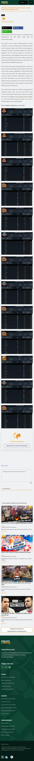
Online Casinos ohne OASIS (8, 704)
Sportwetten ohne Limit (7, 732)
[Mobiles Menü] (31, 2)
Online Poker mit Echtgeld (8, 677)
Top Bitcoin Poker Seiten (7, 689)
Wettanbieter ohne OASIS (7, 729)
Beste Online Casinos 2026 (8, 698)
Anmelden (5, 465)
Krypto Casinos (5, 713)
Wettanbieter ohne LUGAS (8, 726)
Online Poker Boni (6, 686)
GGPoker (26, 34)
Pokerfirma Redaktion (7, 21)
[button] (7, 27)
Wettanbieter (4, 723)
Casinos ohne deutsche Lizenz (8, 707)
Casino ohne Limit (6, 701)
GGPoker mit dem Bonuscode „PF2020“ (21, 96)
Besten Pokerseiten (6, 680)
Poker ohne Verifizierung (7, 683)
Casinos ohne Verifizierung (8, 710)
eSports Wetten (5, 735)
